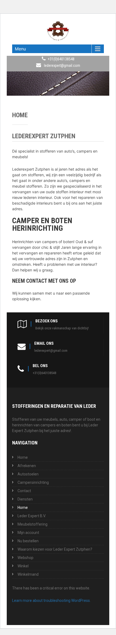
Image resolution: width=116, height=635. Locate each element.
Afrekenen (27, 466)
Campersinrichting (33, 482)
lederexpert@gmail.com (62, 65)
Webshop (25, 557)
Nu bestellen (28, 541)
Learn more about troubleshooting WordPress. (51, 600)
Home (23, 457)
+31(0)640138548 (61, 59)
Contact (24, 491)
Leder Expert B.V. (32, 516)
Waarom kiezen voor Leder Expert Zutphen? (55, 549)
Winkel (23, 566)
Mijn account (28, 532)
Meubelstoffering (32, 524)
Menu (20, 48)
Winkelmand (28, 574)
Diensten (25, 499)
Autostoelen (28, 474)
